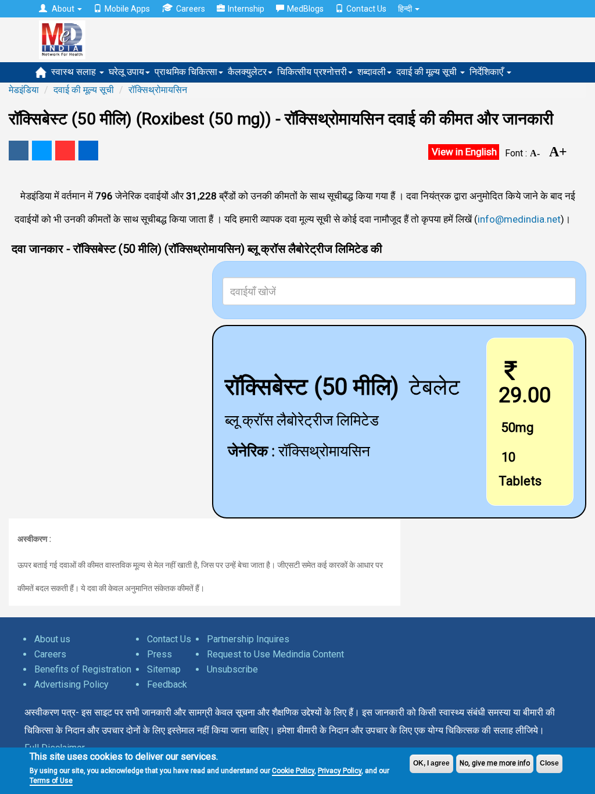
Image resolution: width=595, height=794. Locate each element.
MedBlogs (305, 8)
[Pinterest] (65, 150)
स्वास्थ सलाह (74, 71)
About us (52, 639)
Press (159, 654)
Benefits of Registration (82, 669)
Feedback (167, 684)
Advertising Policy (71, 684)
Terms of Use (51, 781)
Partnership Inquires (248, 639)
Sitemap (164, 669)
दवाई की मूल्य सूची (427, 71)
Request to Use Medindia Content (275, 654)
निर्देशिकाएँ (487, 71)
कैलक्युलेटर (247, 71)
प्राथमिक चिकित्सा (186, 71)
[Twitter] (42, 150)
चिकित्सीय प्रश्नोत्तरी (312, 71)
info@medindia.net (519, 219)
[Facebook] (18, 150)
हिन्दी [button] (406, 8)
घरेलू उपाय (126, 71)
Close (549, 763)
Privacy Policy (339, 771)
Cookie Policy (293, 771)
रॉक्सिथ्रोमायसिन (157, 89)
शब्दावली (371, 71)
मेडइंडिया (24, 89)
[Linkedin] (88, 150)
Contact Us (366, 8)
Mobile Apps (127, 8)
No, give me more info (495, 763)
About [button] (63, 8)
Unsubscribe (232, 669)
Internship (246, 8)
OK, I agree (431, 763)
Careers (190, 8)
